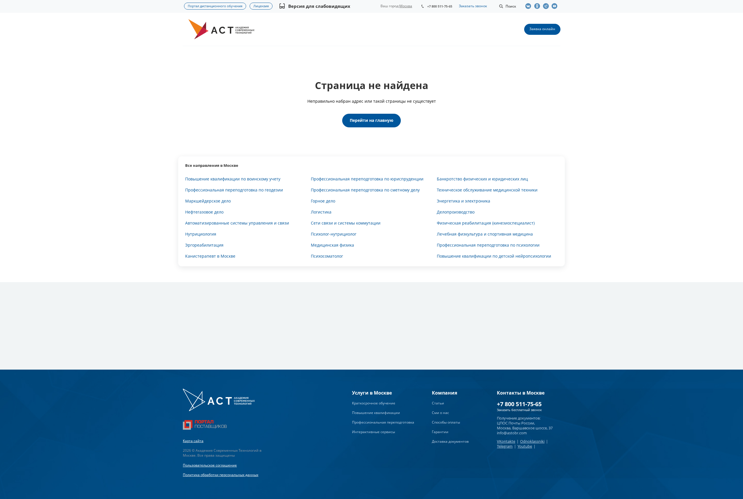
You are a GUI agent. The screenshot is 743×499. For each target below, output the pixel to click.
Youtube (524, 446)
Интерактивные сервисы (373, 431)
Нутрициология (200, 234)
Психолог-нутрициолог (333, 234)
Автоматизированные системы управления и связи (237, 223)
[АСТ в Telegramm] (547, 6)
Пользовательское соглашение (210, 465)
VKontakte (506, 441)
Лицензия (261, 6)
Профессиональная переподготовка (383, 422)
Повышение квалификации (376, 412)
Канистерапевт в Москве (210, 256)
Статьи (438, 403)
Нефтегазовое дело (204, 212)
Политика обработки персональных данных (220, 474)
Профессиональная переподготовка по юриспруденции (367, 179)
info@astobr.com (512, 432)
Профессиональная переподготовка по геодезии (234, 190)
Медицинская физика (332, 245)
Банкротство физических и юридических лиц (482, 179)
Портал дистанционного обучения (215, 6)
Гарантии (440, 431)
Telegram (505, 446)
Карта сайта (193, 440)
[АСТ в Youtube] (555, 6)
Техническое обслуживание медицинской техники (487, 190)
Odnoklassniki (532, 441)
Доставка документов (450, 441)
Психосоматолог (327, 256)
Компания (444, 393)
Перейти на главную (371, 120)
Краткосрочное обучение (373, 403)
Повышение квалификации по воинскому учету (232, 179)
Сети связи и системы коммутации (345, 223)
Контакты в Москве (520, 393)
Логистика (321, 212)
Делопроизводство (456, 212)
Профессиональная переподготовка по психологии (488, 245)
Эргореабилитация (204, 245)
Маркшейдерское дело (208, 201)
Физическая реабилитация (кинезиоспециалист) (486, 223)
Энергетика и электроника (463, 201)
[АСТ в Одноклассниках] (538, 6)
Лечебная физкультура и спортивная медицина (485, 234)
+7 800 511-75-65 (439, 6)
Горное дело (323, 201)
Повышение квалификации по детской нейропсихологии (494, 256)
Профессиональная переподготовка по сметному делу (365, 190)
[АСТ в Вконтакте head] (529, 6)
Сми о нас (440, 412)
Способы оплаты (446, 422)
